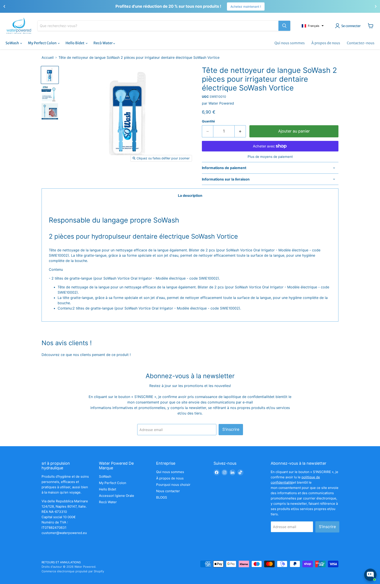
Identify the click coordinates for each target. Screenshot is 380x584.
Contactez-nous (361, 43)
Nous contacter (168, 491)
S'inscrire (230, 429)
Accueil (48, 57)
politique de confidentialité (249, 396)
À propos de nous (325, 43)
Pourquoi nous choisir (173, 485)
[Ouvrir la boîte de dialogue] (370, 575)
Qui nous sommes (289, 43)
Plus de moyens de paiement (270, 156)
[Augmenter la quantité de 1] (240, 131)
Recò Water (103, 43)
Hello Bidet (75, 43)
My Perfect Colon (42, 43)
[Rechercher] (284, 26)
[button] (312, 26)
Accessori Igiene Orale (116, 496)
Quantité (208, 121)
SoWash (12, 43)
